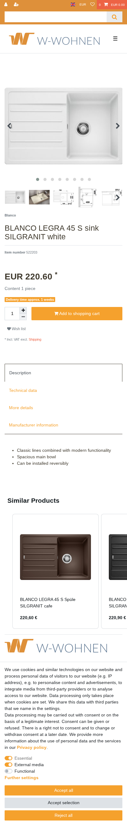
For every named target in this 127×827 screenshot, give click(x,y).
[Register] (17, 4)
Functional (24, 771)
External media (29, 764)
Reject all (63, 815)
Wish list (18, 329)
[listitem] (55, 571)
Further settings (22, 777)
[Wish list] (92, 4)
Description (20, 372)
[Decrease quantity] (23, 317)
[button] (6, 571)
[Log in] (6, 4)
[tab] (63, 373)
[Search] (114, 16)
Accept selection (64, 802)
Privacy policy (32, 747)
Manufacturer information (33, 424)
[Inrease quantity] (23, 310)
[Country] (72, 4)
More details (21, 407)
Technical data (23, 390)
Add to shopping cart (79, 313)
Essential (23, 758)
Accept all (63, 790)
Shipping (34, 339)
